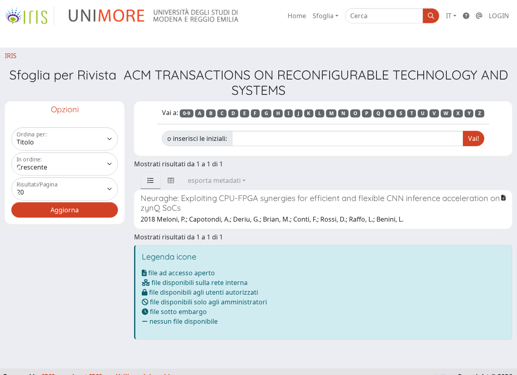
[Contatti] (479, 16)
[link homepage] (29, 15)
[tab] (151, 180)
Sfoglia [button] (323, 15)
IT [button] (449, 15)
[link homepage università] (154, 15)
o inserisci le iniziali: (197, 138)
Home (297, 15)
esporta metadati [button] (214, 180)
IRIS (11, 55)
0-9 (186, 113)
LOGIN (499, 15)
